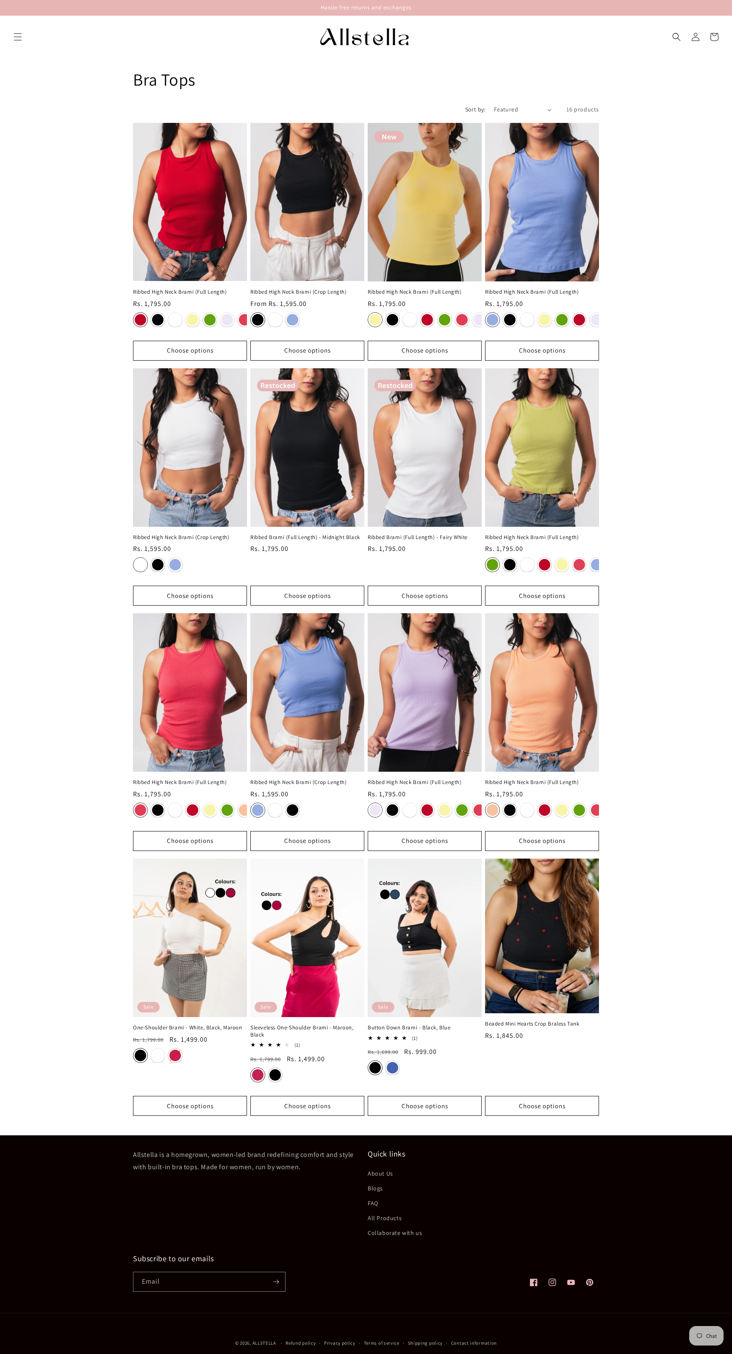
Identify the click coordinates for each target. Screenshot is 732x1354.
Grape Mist (292, 319)
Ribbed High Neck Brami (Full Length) (180, 292)
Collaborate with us (395, 1233)
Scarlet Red (140, 319)
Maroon (175, 1055)
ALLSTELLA (264, 1343)
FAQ (373, 1203)
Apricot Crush (244, 810)
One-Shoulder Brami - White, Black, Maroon (187, 1027)
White (157, 1055)
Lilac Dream (227, 319)
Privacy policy (339, 1343)
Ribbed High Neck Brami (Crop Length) (298, 292)
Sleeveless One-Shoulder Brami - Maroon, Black (301, 1031)
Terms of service (381, 1343)
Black (140, 1055)
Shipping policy (425, 1343)
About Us (380, 1173)
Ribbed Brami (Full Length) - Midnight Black (305, 537)
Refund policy (301, 1343)
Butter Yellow (192, 319)
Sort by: (475, 109)
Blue (392, 1067)
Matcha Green (209, 319)
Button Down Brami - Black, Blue (409, 1027)
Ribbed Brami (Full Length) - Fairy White (418, 537)
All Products (385, 1218)
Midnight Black (157, 319)
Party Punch (244, 319)
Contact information (474, 1343)
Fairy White (175, 319)
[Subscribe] (275, 1282)
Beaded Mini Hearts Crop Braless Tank (532, 1023)
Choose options (190, 350)
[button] (17, 37)
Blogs (375, 1188)
